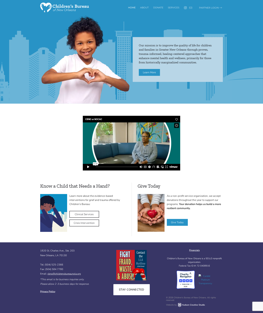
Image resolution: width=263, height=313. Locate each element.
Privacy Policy (47, 291)
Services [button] (173, 7)
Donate (158, 7)
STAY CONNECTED (131, 289)
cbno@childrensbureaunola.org (64, 273)
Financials (194, 250)
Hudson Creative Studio (193, 304)
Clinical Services (84, 214)
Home (132, 7)
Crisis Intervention (84, 223)
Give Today (177, 222)
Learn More (149, 72)
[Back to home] (64, 7)
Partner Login (209, 7)
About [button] (144, 7)
